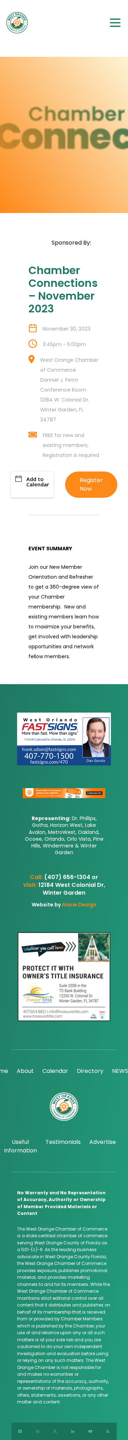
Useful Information (20, 1146)
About (25, 1071)
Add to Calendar (37, 481)
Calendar (55, 1071)
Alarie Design (79, 904)
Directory (90, 1071)
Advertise (102, 1142)
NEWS (120, 1071)
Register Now (91, 484)
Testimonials (63, 1142)
